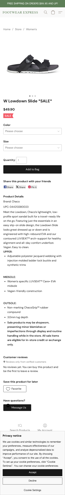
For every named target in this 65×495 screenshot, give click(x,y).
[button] (20, 12)
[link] (32, 489)
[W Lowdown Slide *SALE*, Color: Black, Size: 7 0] (32, 64)
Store (18, 29)
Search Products (20, 430)
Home (6, 29)
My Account (45, 430)
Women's (31, 29)
